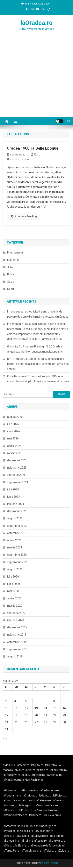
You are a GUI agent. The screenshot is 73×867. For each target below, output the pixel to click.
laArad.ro (8, 835)
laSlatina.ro (22, 845)
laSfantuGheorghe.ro (43, 826)
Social (11, 281)
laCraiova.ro (30, 795)
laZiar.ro (31, 769)
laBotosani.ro (11, 840)
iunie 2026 (13, 431)
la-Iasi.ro (23, 826)
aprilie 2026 (14, 445)
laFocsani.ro (10, 805)
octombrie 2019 (17, 642)
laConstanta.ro (12, 795)
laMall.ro (19, 769)
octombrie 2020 (17, 554)
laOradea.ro (36, 22)
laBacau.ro (22, 835)
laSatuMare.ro (56, 840)
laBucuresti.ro (29, 790)
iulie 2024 (13, 489)
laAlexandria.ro (44, 830)
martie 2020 (14, 605)
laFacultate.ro (58, 769)
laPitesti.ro (25, 810)
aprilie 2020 (14, 598)
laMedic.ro (23, 765)
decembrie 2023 (17, 511)
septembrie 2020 (17, 562)
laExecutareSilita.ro (33, 774)
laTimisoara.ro (12, 800)
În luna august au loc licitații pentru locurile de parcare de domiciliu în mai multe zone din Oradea (38, 314)
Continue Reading (26, 216)
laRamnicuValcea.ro (15, 815)
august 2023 (15, 518)
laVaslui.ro (10, 830)
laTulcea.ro (50, 850)
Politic (11, 274)
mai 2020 (13, 591)
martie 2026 (14, 453)
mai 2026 (13, 438)
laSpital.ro (37, 765)
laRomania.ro (11, 790)
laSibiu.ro (8, 845)
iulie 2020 (13, 576)
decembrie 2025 (17, 460)
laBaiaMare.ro (39, 835)
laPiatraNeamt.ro (13, 779)
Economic (13, 259)
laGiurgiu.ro (27, 805)
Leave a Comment (20, 159)
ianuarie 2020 (15, 620)
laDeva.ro (58, 800)
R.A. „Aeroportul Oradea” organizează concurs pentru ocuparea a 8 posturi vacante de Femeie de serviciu (38, 364)
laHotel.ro (51, 765)
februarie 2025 (16, 474)
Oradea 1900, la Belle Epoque (32, 148)
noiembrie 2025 (16, 467)
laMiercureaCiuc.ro (46, 805)
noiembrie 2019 (16, 634)
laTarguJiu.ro (12, 850)
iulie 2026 (13, 424)
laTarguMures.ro (31, 850)
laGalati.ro (45, 795)
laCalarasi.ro (43, 800)
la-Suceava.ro (12, 774)
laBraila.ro (27, 840)
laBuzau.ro (29, 800)
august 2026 (15, 416)
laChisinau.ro (54, 774)
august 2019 (15, 656)
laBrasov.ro (10, 826)
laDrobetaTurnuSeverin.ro (45, 815)
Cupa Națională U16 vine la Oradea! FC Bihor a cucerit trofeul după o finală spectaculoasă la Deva (38, 379)
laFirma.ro (42, 769)
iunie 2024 (13, 496)
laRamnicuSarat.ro (45, 810)
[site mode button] (59, 121)
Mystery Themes (49, 863)
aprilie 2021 (14, 540)
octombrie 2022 (17, 525)
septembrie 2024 (17, 482)
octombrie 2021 (17, 533)
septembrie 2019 (17, 649)
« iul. (5, 738)
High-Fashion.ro (34, 779)
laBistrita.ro (57, 835)
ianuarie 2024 (15, 503)
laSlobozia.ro (38, 845)
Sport (10, 288)
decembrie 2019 (17, 627)
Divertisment (15, 252)
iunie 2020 (13, 583)
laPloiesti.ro (60, 795)
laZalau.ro (63, 850)
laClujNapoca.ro (49, 790)
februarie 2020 (16, 612)
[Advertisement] (36, 78)
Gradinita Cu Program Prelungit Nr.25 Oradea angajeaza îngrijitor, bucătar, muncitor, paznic (34, 349)
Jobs (10, 267)
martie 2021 (14, 547)
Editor (37, 154)
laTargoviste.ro (55, 845)
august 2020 (15, 569)
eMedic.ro (9, 765)
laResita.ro (40, 840)
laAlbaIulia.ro (25, 830)
